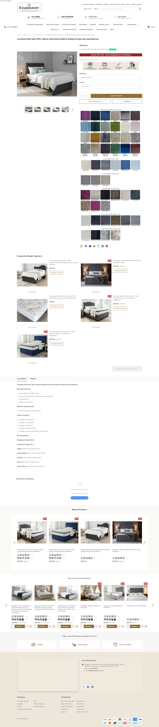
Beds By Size (117, 24)
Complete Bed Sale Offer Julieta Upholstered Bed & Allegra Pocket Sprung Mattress (63, 262)
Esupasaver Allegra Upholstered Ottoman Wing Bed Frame (127, 261)
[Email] (90, 246)
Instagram (99, 4)
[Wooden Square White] (18, 619)
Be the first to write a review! (80, 498)
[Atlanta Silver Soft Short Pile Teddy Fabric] (23, 555)
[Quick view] (36, 565)
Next (72, 109)
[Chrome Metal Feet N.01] (13, 619)
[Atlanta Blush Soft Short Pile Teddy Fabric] (21, 555)
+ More (31, 555)
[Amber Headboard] (21, 558)
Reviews (106, 4)
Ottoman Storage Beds (35, 24)
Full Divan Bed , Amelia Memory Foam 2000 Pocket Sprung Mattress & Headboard (125, 298)
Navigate (21, 697)
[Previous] (14, 542)
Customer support (136, 4)
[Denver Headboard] (23, 558)
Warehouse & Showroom (117, 4)
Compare (127, 101)
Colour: (83, 82)
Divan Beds (83, 24)
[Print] (94, 246)
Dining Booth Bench (86, 29)
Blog (128, 4)
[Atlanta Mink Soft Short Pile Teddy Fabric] (28, 555)
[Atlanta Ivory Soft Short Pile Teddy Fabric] (18, 555)
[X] (98, 246)
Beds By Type (104, 24)
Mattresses (54, 29)
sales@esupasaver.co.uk (95, 670)
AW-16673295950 (79, 289)
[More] (109, 24)
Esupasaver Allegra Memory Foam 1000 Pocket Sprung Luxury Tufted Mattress (62, 297)
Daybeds (93, 24)
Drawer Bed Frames (69, 24)
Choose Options (56, 273)
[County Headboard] (18, 558)
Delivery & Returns (39, 706)
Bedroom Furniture (70, 29)
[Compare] (30, 626)
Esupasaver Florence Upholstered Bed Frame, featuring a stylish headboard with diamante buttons (44, 607)
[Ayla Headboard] (28, 558)
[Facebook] (86, 246)
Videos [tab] (33, 379)
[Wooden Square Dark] (20, 619)
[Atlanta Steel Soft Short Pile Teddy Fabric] (26, 555)
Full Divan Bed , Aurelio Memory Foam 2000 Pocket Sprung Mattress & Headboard (62, 333)
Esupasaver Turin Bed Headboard (136, 606)
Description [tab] (22, 379)
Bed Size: (83, 73)
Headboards (131, 24)
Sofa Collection (101, 29)
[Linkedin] (102, 246)
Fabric (112, 29)
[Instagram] (92, 687)
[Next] (144, 542)
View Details (32, 291)
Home (19, 35)
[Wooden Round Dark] (23, 619)
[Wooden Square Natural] (15, 619)
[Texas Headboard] (26, 558)
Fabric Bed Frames (52, 24)
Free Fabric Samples (88, 4)
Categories (66, 697)
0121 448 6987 (93, 668)
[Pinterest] (107, 246)
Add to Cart (116, 96)
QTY (82, 95)
